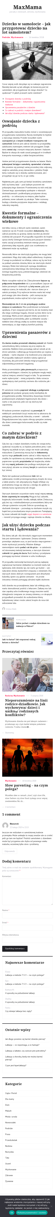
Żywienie (9, 1181)
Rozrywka (9, 1152)
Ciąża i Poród (11, 1093)
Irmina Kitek (11, 609)
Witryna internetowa (10, 935)
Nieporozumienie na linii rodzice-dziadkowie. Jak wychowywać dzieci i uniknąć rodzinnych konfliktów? (26, 708)
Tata (7, 1157)
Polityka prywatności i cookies (31, 1212)
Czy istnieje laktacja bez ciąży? (18, 1011)
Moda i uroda (11, 1116)
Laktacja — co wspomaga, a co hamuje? (22, 1045)
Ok (12, 1212)
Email (5, 922)
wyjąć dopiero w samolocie (39, 514)
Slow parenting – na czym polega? (26, 787)
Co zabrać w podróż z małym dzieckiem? (23, 110)
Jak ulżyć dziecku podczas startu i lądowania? (25, 113)
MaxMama (27, 7)
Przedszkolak (11, 1140)
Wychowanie (17, 37)
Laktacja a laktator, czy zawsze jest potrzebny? (25, 1050)
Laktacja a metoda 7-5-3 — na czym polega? (24, 975)
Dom (7, 1105)
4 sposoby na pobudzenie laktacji (20, 993)
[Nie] (51, 1206)
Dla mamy (9, 1099)
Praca (7, 1134)
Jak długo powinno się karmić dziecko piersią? (25, 1039)
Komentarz (6, 876)
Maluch (8, 1110)
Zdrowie (9, 1175)
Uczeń (8, 1163)
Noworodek (10, 1122)
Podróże (6, 37)
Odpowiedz (10, 851)
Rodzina (9, 695)
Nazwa (5, 910)
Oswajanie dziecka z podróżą (18, 98)
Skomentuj (9, 732)
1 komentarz (10, 807)
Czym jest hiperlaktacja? (15, 1065)
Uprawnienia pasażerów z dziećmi (20, 107)
